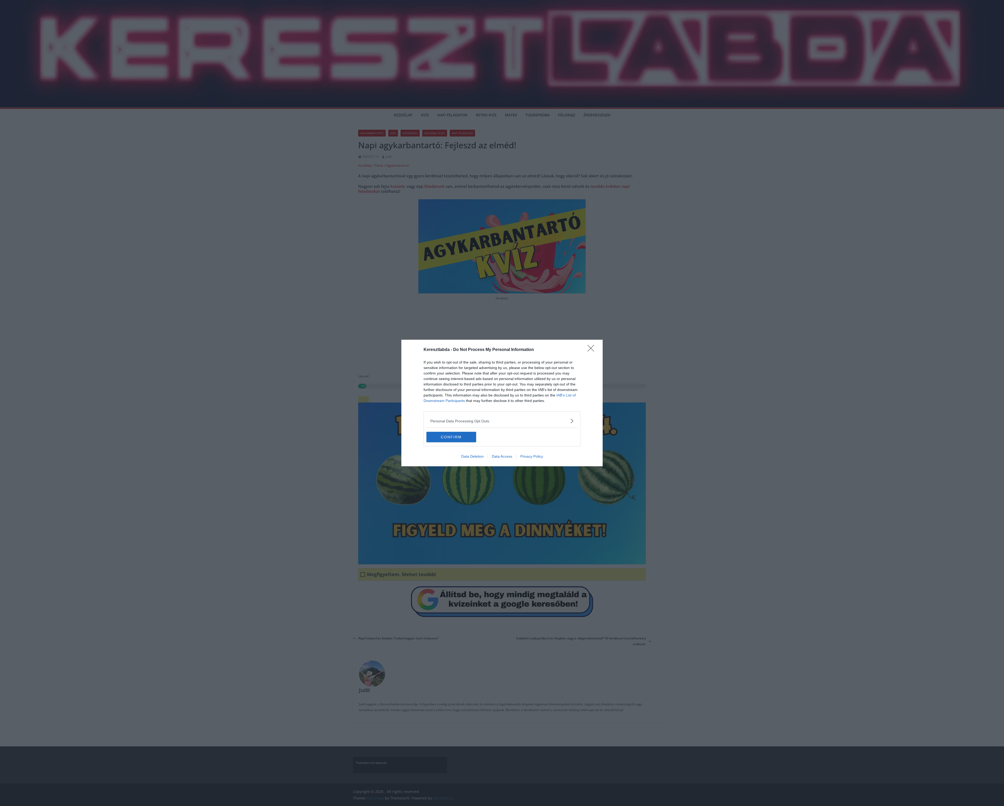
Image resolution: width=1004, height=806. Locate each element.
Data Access (502, 456)
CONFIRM (451, 437)
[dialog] (502, 403)
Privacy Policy (531, 456)
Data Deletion (472, 456)
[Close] (592, 350)
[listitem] (502, 421)
